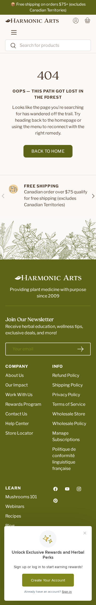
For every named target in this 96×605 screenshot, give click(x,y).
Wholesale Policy (69, 423)
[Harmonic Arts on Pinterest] (55, 501)
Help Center (17, 423)
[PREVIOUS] (3, 196)
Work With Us (19, 394)
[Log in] (76, 20)
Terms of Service (68, 404)
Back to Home (48, 151)
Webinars (14, 506)
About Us (14, 375)
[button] (87, 20)
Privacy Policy (66, 394)
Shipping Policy (67, 385)
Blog (10, 525)
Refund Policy (65, 375)
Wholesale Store (68, 413)
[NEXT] (93, 196)
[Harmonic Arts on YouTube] (67, 489)
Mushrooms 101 (21, 496)
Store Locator (19, 433)
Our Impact (16, 385)
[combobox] (48, 45)
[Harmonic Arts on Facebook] (55, 489)
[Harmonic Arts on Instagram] (79, 489)
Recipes (13, 516)
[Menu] (11, 32)
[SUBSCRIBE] (80, 349)
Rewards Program (23, 404)
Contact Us (16, 413)
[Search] (10, 46)
